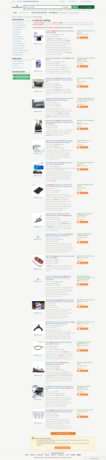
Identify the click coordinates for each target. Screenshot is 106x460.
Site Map (47, 455)
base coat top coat (74, 12)
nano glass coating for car (19, 27)
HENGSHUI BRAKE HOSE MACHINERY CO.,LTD (83, 342)
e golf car (76, 10)
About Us (53, 455)
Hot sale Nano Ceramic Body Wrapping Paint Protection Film (57, 363)
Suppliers (40, 455)
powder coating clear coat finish (20, 50)
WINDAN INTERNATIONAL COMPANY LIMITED (84, 234)
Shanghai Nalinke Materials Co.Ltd (84, 363)
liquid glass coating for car (19, 52)
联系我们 (79, 455)
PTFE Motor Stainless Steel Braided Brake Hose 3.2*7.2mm (59, 343)
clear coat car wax (17, 41)
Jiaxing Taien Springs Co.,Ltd (85, 410)
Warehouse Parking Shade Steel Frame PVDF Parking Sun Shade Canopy (59, 99)
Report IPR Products (21, 78)
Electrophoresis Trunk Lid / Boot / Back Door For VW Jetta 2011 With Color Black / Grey (59, 79)
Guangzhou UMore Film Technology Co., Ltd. (83, 386)
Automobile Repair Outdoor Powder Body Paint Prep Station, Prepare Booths (59, 235)
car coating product (17, 55)
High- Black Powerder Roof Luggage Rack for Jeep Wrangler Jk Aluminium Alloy (59, 141)
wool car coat (83, 10)
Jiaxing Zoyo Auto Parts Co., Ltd (85, 322)
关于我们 (73, 455)
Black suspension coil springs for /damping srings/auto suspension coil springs (59, 411)
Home (15, 12)
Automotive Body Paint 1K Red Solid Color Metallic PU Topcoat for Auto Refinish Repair (60, 300)
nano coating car (17, 29)
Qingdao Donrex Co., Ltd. (84, 140)
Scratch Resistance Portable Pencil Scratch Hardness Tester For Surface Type (59, 214)
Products (33, 455)
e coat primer (16, 65)
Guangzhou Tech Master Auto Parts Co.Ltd (85, 163)
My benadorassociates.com (31, 1)
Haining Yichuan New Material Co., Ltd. (85, 121)
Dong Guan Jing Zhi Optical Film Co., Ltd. (86, 31)
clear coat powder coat (18, 48)
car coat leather (60, 10)
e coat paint (69, 10)
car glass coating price (18, 61)
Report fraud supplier (21, 75)
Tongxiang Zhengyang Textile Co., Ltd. (85, 185)
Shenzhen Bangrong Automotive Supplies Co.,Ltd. (86, 58)
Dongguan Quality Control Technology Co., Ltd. (84, 214)
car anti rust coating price (19, 45)
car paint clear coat (63, 12)
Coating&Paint (28, 17)
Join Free (19, 1)
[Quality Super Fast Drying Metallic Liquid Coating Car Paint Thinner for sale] (38, 69)
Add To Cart (39, 43)
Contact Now (83, 37)
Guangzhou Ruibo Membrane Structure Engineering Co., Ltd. (85, 99)
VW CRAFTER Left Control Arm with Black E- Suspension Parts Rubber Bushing (60, 322)
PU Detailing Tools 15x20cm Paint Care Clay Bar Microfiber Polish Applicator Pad (59, 185)
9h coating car (16, 34)
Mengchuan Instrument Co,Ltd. (85, 256)
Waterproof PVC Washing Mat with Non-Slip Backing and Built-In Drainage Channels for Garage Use (59, 122)
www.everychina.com (57, 453)
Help (67, 455)
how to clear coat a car (18, 67)
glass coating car (17, 32)
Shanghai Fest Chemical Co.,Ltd (85, 300)
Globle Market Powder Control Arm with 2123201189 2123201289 (59, 163)
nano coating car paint (18, 23)
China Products (24, 12)
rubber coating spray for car (19, 25)
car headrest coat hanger (48, 10)
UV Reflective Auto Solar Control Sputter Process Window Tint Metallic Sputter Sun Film (60, 387)
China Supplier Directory (39, 12)
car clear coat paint (17, 36)
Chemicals (20, 17)
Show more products (63, 433)
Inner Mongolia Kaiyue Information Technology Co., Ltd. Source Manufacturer (86, 277)
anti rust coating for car (18, 43)
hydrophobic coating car (18, 63)
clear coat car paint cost (18, 39)
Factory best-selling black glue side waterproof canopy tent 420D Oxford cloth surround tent (59, 277)
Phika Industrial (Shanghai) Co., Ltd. (85, 78)
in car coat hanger (34, 10)
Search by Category (86, 7)
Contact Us (61, 455)
